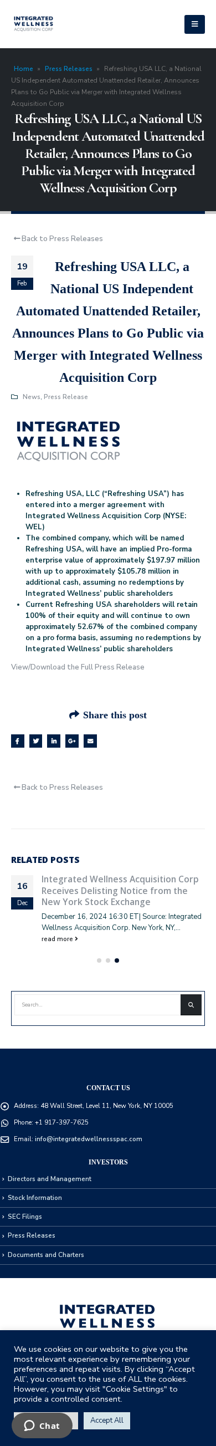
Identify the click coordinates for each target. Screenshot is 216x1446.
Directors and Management (49, 1178)
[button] (99, 960)
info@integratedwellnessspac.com (88, 1139)
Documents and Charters (46, 1254)
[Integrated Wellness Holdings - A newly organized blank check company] (33, 24)
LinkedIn (53, 741)
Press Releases (68, 68)
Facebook (17, 741)
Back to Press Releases (61, 239)
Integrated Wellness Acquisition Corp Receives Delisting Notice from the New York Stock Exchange (120, 890)
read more (58, 938)
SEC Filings (25, 1216)
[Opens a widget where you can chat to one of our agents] (42, 1426)
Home (23, 68)
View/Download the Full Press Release (78, 667)
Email (90, 741)
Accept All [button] (107, 1420)
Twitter (36, 741)
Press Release (66, 396)
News (31, 396)
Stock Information (35, 1197)
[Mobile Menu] (194, 24)
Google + (72, 741)
